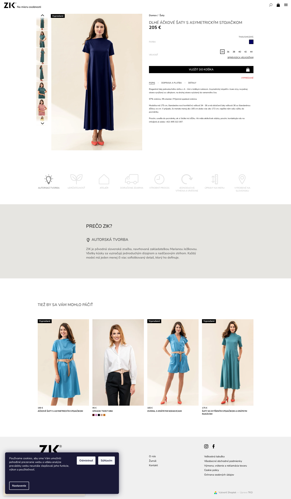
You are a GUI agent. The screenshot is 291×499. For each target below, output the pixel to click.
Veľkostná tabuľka (214, 456)
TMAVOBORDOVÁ (93, 415)
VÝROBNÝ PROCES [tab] (159, 187)
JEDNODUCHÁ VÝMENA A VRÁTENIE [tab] (187, 189)
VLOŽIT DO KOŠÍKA (201, 69)
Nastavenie (19, 486)
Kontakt (153, 465)
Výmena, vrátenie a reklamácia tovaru (225, 465)
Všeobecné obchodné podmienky (223, 461)
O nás (152, 456)
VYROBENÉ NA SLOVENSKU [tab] (242, 189)
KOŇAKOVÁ (104, 415)
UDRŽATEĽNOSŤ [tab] (76, 187)
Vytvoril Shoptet (227, 492)
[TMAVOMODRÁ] (251, 42)
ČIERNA (99, 415)
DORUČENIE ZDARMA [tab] (131, 187)
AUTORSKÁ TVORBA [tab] (48, 187)
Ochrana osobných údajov (219, 474)
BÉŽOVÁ (102, 415)
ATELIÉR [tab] (104, 187)
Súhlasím (106, 460)
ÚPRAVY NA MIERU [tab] (214, 187)
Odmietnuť (86, 460)
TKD (250, 492)
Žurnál (152, 461)
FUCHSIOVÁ (96, 415)
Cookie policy (211, 470)
